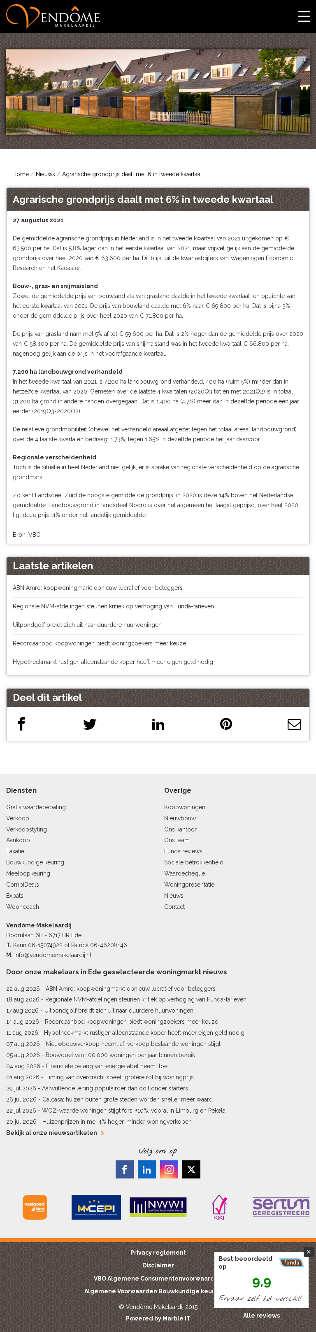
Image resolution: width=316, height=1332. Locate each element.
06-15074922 (45, 945)
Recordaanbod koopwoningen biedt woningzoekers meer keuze (99, 643)
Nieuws (45, 174)
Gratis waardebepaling (36, 807)
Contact (174, 907)
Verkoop (17, 818)
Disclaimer (158, 1265)
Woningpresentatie (189, 884)
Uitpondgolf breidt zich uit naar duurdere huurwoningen (87, 625)
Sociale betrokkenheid (193, 862)
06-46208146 (108, 945)
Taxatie (15, 851)
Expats (14, 895)
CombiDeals (22, 884)
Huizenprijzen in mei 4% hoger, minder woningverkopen (117, 1121)
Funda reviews (183, 851)
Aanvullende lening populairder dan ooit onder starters (115, 1088)
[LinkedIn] (158, 724)
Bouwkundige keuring (35, 862)
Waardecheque (184, 873)
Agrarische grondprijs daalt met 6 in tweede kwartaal (132, 174)
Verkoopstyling (26, 829)
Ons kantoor (180, 829)
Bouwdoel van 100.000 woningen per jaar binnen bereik (120, 1055)
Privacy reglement (158, 1252)
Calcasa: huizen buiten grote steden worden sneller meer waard (127, 1099)
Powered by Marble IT (158, 1318)
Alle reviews (261, 1315)
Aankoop (18, 840)
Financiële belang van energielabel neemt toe (106, 1066)
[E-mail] (294, 724)
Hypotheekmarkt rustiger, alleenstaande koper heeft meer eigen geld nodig (113, 662)
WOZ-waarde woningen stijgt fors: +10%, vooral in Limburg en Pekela (133, 1110)
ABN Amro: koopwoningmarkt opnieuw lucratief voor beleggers (98, 587)
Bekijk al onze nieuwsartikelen (51, 1132)
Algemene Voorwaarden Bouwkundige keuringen (158, 1291)
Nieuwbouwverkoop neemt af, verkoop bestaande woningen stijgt (133, 1044)
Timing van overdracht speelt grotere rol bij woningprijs (119, 1077)
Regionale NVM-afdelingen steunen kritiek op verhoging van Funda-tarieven (113, 606)
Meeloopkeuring (28, 873)
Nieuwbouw (180, 818)
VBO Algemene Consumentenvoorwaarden (158, 1278)
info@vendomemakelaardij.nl (52, 955)
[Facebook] (21, 724)
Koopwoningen (184, 807)
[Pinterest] (226, 724)
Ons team (177, 840)
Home (20, 174)
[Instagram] (169, 1169)
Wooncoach (22, 907)
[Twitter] (90, 724)
